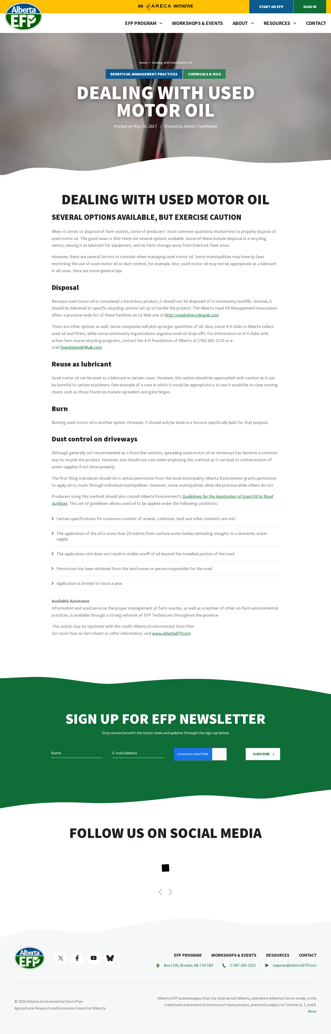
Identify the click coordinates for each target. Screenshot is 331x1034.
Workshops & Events (197, 23)
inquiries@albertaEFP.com (294, 965)
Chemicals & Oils (204, 74)
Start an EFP (271, 6)
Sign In (309, 6)
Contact (316, 23)
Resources (277, 955)
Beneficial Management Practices (143, 74)
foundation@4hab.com (81, 347)
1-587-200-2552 (243, 965)
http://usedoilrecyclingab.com (192, 315)
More (312, 1011)
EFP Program (188, 955)
